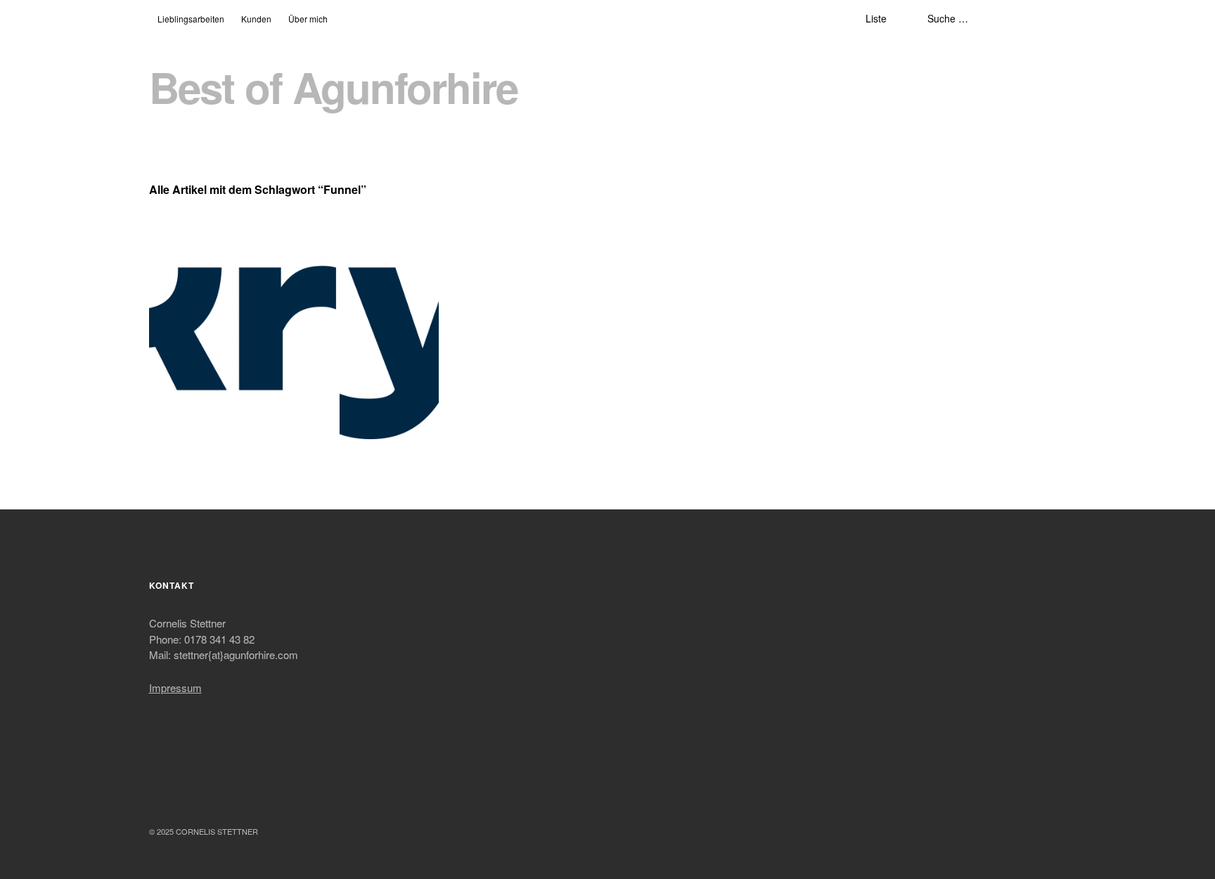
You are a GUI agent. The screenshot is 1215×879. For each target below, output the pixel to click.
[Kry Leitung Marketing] (294, 330)
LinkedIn (198, 793)
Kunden (256, 19)
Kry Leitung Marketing (222, 243)
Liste (876, 18)
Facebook (161, 793)
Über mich (308, 19)
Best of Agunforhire (333, 87)
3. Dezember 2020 (198, 261)
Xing (235, 793)
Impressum (175, 687)
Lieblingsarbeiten (191, 19)
